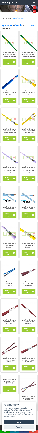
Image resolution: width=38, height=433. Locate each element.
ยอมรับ (19, 422)
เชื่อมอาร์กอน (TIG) (18, 18)
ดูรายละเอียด (7, 62)
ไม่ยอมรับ (19, 427)
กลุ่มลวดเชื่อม (6, 25)
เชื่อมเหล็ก (18, 25)
